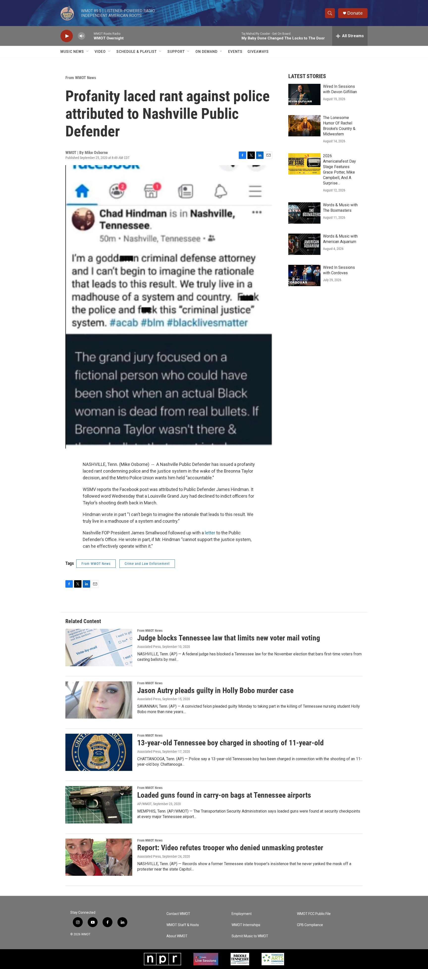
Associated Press (149, 647)
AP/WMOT (144, 804)
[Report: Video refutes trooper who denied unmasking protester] (98, 857)
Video (100, 52)
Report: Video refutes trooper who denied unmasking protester (230, 847)
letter (210, 532)
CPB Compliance (310, 925)
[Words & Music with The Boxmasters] (304, 213)
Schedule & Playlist (136, 52)
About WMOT (176, 936)
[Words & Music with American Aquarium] (304, 244)
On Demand (206, 52)
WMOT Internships (246, 925)
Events (235, 52)
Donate (355, 13)
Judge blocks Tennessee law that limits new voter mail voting (228, 638)
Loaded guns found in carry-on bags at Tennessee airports (224, 795)
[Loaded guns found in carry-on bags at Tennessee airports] (98, 804)
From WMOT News (80, 77)
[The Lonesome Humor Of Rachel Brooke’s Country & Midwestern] (304, 125)
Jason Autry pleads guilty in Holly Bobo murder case (215, 690)
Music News (72, 52)
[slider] (89, 35)
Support (176, 52)
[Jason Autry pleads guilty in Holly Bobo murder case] (98, 700)
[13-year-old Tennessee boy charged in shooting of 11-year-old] (98, 752)
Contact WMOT (178, 914)
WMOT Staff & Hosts (182, 925)
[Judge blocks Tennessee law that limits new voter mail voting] (98, 647)
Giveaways (258, 52)
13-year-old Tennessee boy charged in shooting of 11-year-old (230, 742)
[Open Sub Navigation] (88, 52)
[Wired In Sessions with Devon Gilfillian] (304, 94)
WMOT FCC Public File (314, 914)
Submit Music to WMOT (250, 936)
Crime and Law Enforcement (147, 564)
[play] (67, 36)
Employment (242, 914)
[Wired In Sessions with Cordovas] (304, 275)
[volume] (81, 36)
